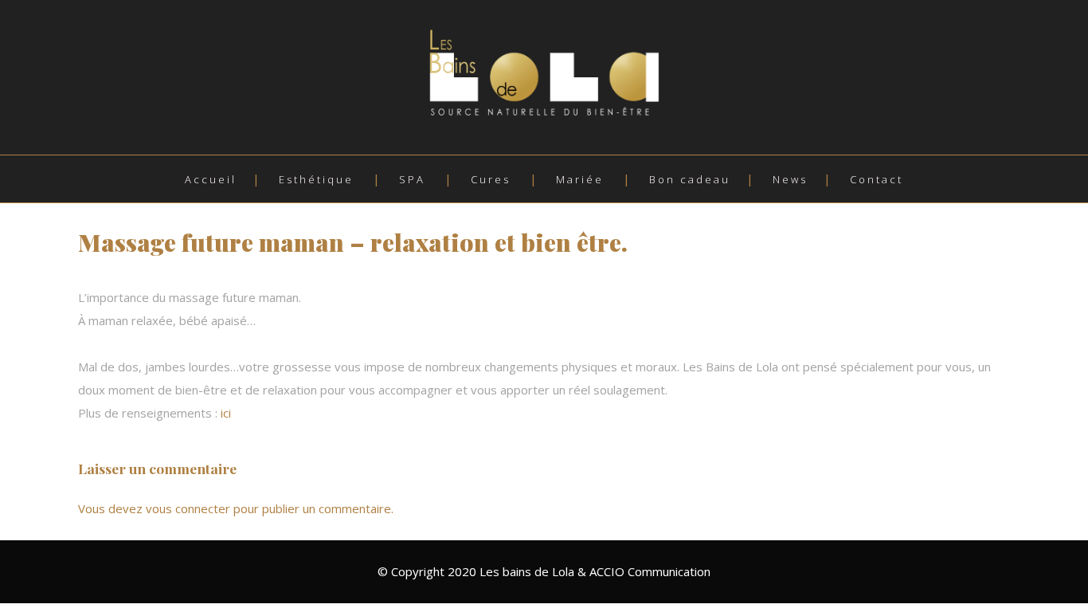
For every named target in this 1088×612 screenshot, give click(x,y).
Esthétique (316, 179)
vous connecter (188, 508)
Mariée (580, 179)
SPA (412, 179)
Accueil (211, 179)
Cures (491, 179)
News (790, 179)
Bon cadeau (689, 179)
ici (226, 413)
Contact (876, 179)
